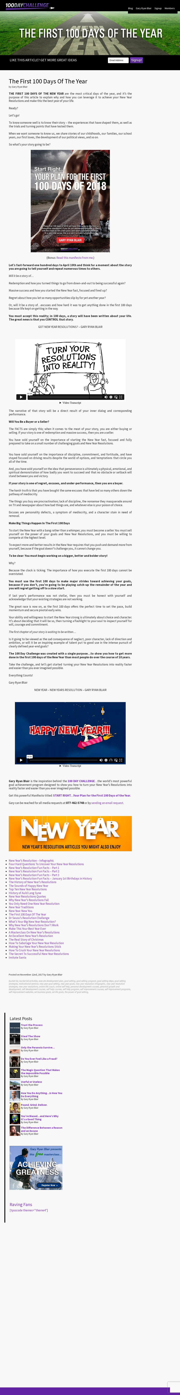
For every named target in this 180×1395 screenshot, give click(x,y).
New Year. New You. (21, 911)
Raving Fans (21, 1204)
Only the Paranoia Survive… (38, 1047)
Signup (158, 8)
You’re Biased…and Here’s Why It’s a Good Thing (40, 1117)
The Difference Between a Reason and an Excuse (41, 1129)
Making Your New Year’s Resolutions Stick (35, 947)
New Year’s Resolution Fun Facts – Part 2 (34, 871)
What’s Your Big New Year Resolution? (32, 922)
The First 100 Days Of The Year (27, 914)
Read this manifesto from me (74, 258)
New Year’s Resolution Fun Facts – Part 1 (34, 868)
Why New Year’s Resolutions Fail (29, 900)
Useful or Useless (31, 1081)
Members (170, 8)
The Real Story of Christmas (26, 939)
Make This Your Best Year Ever (27, 929)
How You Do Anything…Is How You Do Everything (41, 1094)
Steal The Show (30, 1036)
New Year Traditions (21, 907)
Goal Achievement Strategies (30, 7)
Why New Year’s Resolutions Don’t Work (34, 925)
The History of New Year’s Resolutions (32, 882)
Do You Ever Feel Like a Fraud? (39, 1058)
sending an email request (107, 803)
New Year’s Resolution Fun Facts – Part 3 (34, 875)
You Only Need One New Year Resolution (34, 904)
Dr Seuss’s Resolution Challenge (29, 918)
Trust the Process (32, 1025)
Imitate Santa (17, 957)
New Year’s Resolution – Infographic (31, 861)
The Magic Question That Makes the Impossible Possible (40, 1071)
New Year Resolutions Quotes (27, 896)
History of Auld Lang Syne (25, 893)
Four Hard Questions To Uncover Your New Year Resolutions (46, 864)
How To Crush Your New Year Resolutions (34, 950)
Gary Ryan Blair (144, 8)
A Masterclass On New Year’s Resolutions (34, 932)
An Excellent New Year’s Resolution (31, 936)
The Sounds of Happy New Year (28, 886)
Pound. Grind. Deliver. (34, 1105)
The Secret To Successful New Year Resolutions (39, 954)
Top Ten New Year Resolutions (28, 889)
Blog (130, 8)
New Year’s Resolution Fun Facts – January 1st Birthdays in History (50, 878)
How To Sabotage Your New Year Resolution (36, 943)
